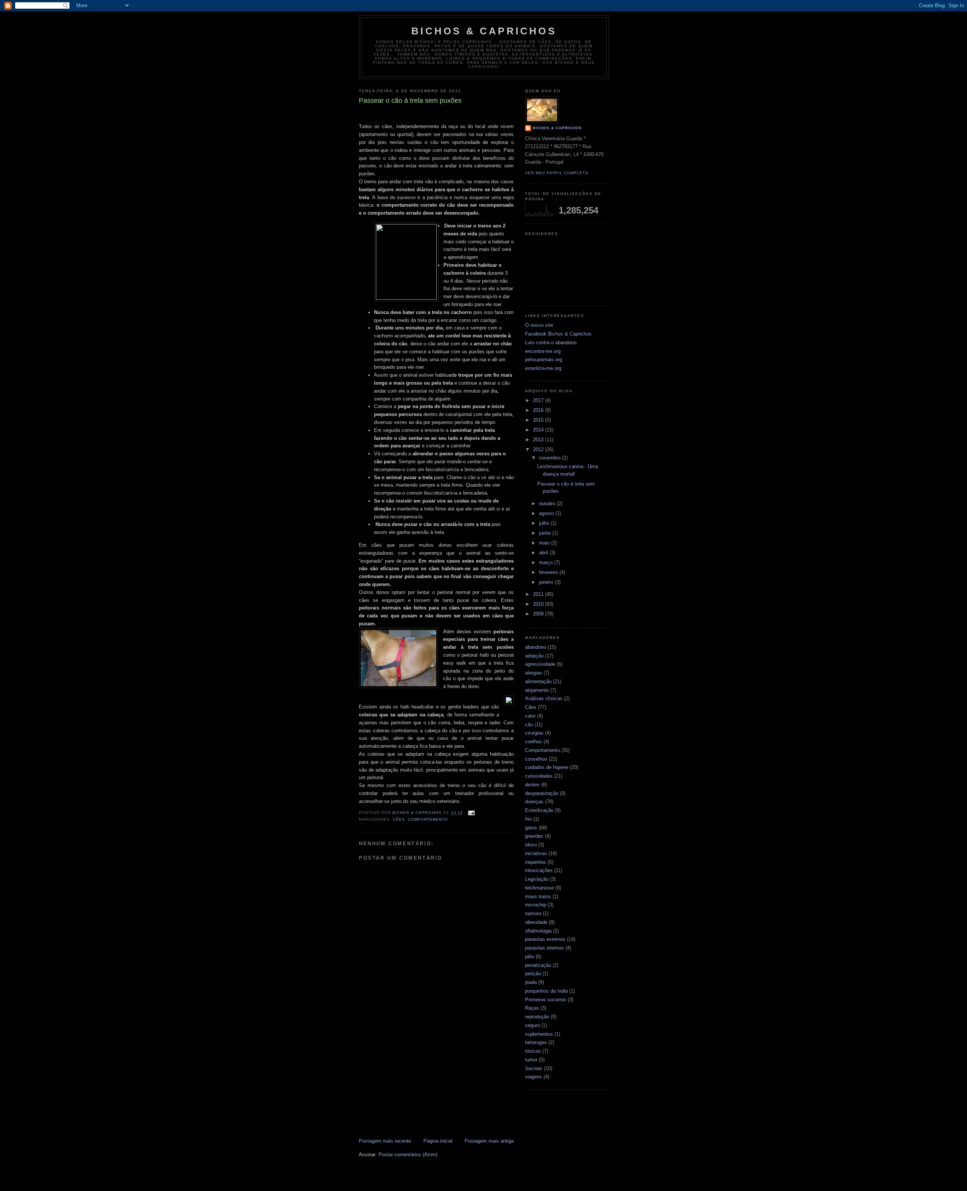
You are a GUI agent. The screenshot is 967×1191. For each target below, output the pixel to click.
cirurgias (534, 733)
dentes (532, 784)
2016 (539, 410)
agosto (547, 513)
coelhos (533, 741)
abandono (535, 647)
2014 (539, 430)
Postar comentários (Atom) (407, 1154)
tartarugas (536, 1042)
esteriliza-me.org (543, 368)
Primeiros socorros (545, 999)
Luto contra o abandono (550, 342)
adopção (534, 656)
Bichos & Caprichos (483, 31)
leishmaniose (539, 888)
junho (545, 533)
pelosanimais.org (543, 359)
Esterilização (539, 810)
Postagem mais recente (385, 1141)
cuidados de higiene (546, 767)
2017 (539, 400)
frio (528, 819)
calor (530, 716)
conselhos (536, 759)
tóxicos (533, 1051)
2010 (539, 604)
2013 (539, 439)
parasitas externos (545, 939)
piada (531, 982)
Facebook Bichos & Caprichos (558, 334)
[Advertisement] (436, 1080)
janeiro (547, 582)
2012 (539, 449)
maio (545, 543)
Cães (399, 819)
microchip (535, 905)
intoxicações (539, 870)
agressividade (540, 664)
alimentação (538, 681)
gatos (531, 828)
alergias (533, 673)
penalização (538, 965)
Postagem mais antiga (489, 1141)
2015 (539, 420)
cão (529, 724)
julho (545, 523)
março (546, 562)
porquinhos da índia (546, 991)
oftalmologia (538, 931)
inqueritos (535, 862)
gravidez (534, 836)
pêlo (529, 956)
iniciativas (536, 853)
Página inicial (438, 1141)
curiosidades (539, 776)
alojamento (537, 690)
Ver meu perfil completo (557, 173)
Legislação (536, 879)
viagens (533, 1077)
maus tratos (538, 896)
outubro (548, 503)
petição (533, 973)
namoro (533, 913)
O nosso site (539, 325)
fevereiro (549, 572)
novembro (550, 458)
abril (544, 552)
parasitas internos (544, 948)
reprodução (537, 1016)
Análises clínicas (543, 698)
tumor (531, 1060)
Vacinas (533, 1068)
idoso (531, 845)
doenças (534, 801)
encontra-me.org (543, 351)
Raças (532, 1008)
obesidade (536, 922)
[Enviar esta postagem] (471, 813)
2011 (539, 594)
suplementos (539, 1034)
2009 (539, 614)
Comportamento (428, 819)
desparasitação (541, 793)
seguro (532, 1025)
